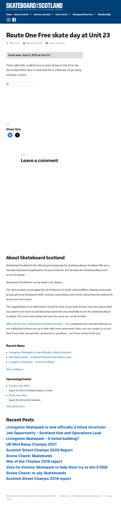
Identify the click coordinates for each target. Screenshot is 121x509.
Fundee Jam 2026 (19, 386)
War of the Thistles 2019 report (34, 461)
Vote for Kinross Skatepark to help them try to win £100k (57, 467)
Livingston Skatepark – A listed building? (32, 362)
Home (9, 14)
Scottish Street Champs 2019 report (38, 478)
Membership (104, 14)
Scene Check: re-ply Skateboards (36, 473)
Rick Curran (14, 43)
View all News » (15, 369)
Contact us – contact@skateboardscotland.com (80, 496)
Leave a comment (57, 43)
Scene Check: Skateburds (29, 456)
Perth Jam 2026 (18, 395)
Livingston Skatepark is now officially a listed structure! (40, 352)
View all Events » (15, 406)
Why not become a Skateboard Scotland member (34, 324)
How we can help (42, 14)
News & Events (21, 14)
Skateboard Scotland (15, 496)
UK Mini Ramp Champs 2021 (31, 444)
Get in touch (61, 14)
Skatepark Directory (83, 14)
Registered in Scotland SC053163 (41, 496)
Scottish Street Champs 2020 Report (39, 450)
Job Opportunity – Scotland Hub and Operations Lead (40, 357)
